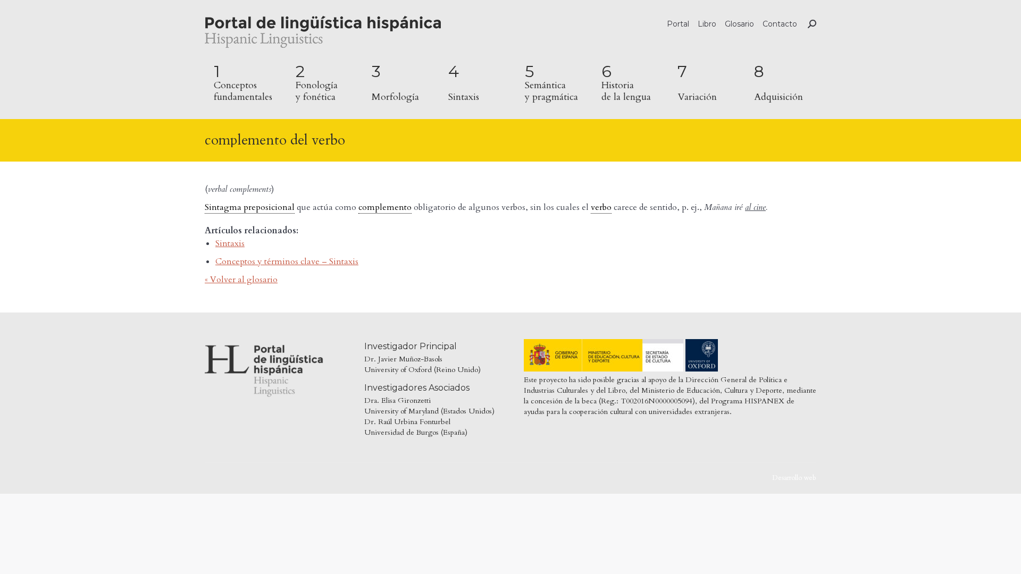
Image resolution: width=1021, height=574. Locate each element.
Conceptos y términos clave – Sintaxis (286, 261)
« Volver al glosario (241, 279)
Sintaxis (230, 243)
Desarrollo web (794, 478)
